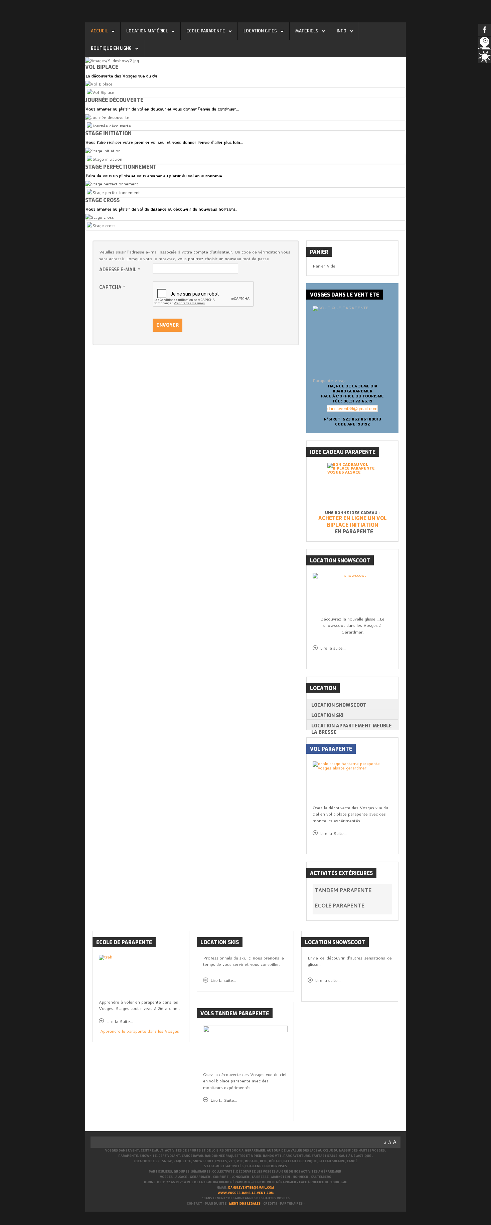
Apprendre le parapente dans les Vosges (139, 1031)
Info (341, 31)
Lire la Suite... (333, 833)
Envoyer (167, 325)
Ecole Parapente (205, 31)
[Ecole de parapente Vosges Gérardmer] (352, 783)
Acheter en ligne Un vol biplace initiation (352, 521)
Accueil (99, 31)
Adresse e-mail (119, 270)
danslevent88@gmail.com (352, 408)
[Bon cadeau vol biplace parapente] (352, 486)
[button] (387, 890)
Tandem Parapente (343, 890)
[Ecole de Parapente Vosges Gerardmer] (245, 1048)
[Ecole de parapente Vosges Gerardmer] (141, 977)
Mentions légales (245, 1204)
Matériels (306, 31)
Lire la (223, 980)
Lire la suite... (333, 648)
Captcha (112, 287)
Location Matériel (147, 31)
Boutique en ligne (111, 48)
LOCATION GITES (260, 31)
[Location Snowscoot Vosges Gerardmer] (352, 594)
